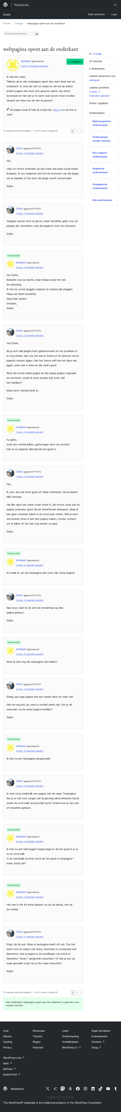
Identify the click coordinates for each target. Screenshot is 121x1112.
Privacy (7, 1047)
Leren (65, 1030)
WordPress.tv (71, 1047)
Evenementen (99, 1036)
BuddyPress (11, 1074)
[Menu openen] (116, 4)
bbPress (9, 1069)
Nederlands (17, 1088)
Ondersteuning (70, 1036)
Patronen (38, 1047)
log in (57, 109)
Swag (96, 1047)
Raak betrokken (101, 1030)
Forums (7, 14)
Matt (7, 1063)
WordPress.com (14, 1057)
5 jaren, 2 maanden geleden (34, 66)
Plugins (37, 1041)
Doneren (98, 1041)
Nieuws (7, 1036)
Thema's (37, 1036)
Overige (18, 23)
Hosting (7, 1041)
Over (6, 1030)
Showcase (39, 1030)
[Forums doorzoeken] (37, 33)
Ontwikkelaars (70, 1041)
